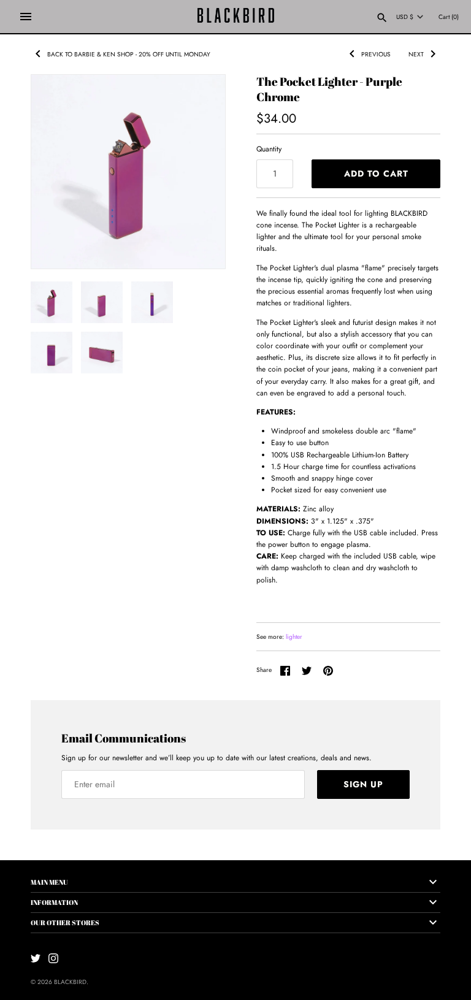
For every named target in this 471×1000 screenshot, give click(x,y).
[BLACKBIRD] (235, 16)
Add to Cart (376, 173)
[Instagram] (53, 958)
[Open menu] (25, 16)
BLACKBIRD (70, 982)
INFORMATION (54, 902)
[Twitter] (35, 958)
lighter (294, 636)
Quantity (268, 149)
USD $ (404, 17)
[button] (199, 99)
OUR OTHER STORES (65, 922)
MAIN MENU (49, 882)
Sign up (363, 784)
